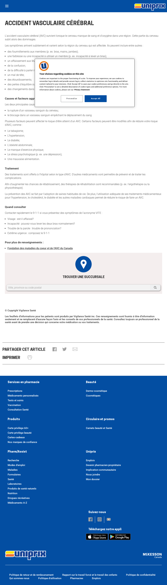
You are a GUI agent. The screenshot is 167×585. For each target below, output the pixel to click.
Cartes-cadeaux (16, 437)
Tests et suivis (15, 400)
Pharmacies (76, 578)
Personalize (71, 98)
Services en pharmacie (23, 382)
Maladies (13, 469)
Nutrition (12, 493)
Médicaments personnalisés (23, 395)
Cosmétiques (93, 395)
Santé (11, 479)
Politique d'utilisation (49, 578)
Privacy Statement (82, 90)
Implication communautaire (101, 469)
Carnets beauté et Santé (99, 428)
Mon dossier (93, 479)
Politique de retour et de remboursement (31, 574)
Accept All (95, 98)
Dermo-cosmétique (96, 390)
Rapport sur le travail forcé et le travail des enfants (89, 574)
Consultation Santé (18, 409)
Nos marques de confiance (22, 442)
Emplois (90, 460)
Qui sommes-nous (19, 578)
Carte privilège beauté (19, 432)
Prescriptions (15, 390)
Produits (14, 419)
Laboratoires (15, 483)
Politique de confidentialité (140, 574)
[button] (54, 349)
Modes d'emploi (16, 465)
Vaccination (14, 405)
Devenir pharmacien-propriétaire (103, 465)
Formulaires (14, 474)
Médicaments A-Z (17, 502)
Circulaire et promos (100, 419)
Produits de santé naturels (22, 488)
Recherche (13, 460)
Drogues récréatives (19, 498)
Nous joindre (93, 474)
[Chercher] (155, 288)
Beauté (91, 382)
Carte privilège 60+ (18, 428)
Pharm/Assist (17, 451)
